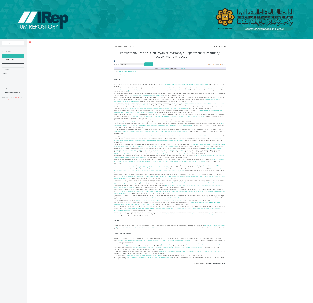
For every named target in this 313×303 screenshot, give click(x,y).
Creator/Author (165, 68)
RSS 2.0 (223, 64)
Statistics (8, 69)
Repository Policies (12, 92)
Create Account (10, 59)
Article (121, 71)
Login (6, 56)
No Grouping (181, 68)
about (6, 73)
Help (5, 88)
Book (125, 71)
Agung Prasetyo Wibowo (13, 99)
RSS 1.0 (217, 64)
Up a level (118, 61)
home (6, 65)
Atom (210, 64)
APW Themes (18, 97)
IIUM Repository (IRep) (124, 46)
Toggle (30, 42)
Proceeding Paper (133, 71)
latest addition (10, 77)
